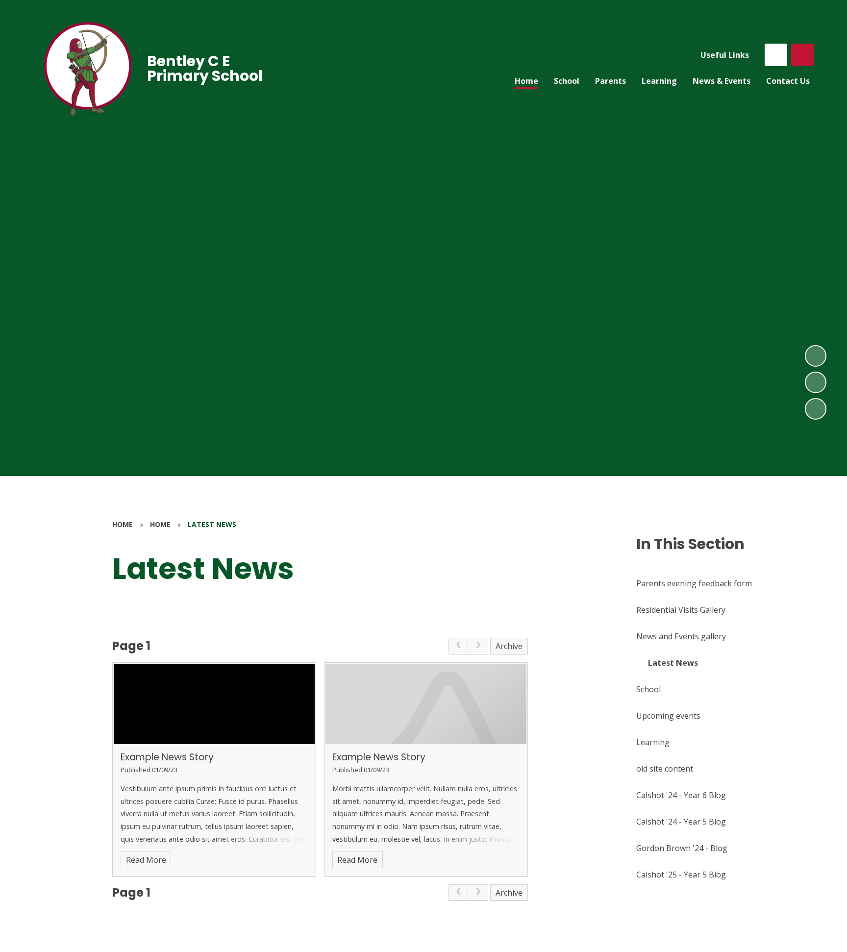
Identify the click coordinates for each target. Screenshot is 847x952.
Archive (509, 646)
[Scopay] (776, 55)
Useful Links (724, 55)
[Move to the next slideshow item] (815, 356)
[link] (458, 646)
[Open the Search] (802, 55)
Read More (146, 859)
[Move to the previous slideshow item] (815, 382)
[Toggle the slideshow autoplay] (815, 409)
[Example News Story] (214, 704)
